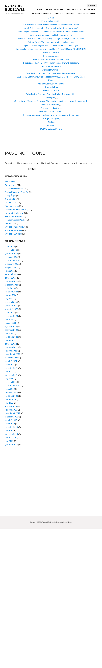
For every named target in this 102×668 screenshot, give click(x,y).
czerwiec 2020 (11, 392)
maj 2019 (9, 431)
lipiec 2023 (10, 313)
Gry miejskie (89, 9)
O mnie (40, 9)
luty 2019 (9, 441)
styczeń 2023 (11, 326)
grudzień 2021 (11, 347)
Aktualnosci (10, 182)
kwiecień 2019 (11, 434)
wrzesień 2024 (11, 285)
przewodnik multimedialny (16, 209)
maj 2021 (9, 372)
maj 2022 (9, 333)
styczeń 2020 (11, 406)
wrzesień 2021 (11, 358)
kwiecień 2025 (11, 274)
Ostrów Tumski (11, 203)
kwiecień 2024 (11, 292)
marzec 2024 (10, 295)
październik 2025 (12, 260)
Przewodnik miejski (54, 9)
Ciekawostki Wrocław (14, 189)
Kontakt (59, 14)
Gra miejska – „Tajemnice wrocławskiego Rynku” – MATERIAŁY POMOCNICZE (51, 49)
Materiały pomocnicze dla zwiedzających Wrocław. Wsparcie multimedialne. (51, 32)
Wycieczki (9, 223)
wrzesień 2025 (11, 264)
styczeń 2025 (11, 278)
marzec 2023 (10, 323)
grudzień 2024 (11, 281)
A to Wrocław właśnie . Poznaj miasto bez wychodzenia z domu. (51, 25)
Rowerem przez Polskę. (15, 220)
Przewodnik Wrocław (14, 213)
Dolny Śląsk (10, 196)
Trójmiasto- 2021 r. (51, 91)
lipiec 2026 (10, 247)
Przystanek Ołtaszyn (14, 216)
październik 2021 (12, 354)
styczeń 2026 (11, 250)
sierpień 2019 (11, 420)
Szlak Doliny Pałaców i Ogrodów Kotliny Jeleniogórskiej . (51, 73)
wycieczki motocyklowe (15, 227)
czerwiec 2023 (11, 316)
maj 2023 (9, 319)
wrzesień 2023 (11, 309)
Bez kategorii (11, 185)
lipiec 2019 (10, 424)
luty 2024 (9, 299)
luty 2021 (9, 379)
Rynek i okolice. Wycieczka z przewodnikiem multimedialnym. (51, 46)
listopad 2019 (11, 410)
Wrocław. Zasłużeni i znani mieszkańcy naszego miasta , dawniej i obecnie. (51, 39)
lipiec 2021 (10, 365)
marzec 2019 (10, 438)
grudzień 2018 (11, 445)
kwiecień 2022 (11, 337)
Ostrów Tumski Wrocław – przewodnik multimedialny (51, 42)
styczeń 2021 (11, 382)
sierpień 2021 (11, 361)
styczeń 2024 (11, 302)
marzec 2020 (10, 399)
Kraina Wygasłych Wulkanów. (51, 84)
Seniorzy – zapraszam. (51, 66)
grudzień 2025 (11, 254)
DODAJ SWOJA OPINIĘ (86, 14)
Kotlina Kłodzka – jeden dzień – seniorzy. (51, 59)
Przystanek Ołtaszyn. (42, 14)
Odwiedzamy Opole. (51, 70)
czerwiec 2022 (11, 330)
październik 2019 (12, 413)
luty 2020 (9, 403)
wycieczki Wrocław (13, 230)
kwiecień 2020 (11, 396)
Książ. (51, 80)
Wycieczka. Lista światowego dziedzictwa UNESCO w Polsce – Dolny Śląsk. (51, 77)
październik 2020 (12, 385)
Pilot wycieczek (74, 9)
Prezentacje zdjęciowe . (51, 108)
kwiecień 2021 (11, 375)
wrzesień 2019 (11, 417)
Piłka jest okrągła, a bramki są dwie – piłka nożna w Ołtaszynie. (51, 115)
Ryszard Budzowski (15, 8)
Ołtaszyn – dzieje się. (51, 118)
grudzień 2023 (11, 306)
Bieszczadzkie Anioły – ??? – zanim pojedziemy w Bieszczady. (51, 63)
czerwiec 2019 (11, 427)
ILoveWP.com (67, 522)
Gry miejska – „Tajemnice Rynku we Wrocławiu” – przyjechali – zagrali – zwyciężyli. (51, 101)
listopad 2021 (11, 351)
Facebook (70, 14)
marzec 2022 (10, 340)
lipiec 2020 (10, 389)
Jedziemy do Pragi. (51, 87)
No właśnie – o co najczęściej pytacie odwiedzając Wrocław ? (51, 28)
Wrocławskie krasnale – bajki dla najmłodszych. (51, 35)
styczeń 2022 (11, 344)
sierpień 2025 (11, 267)
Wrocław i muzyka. (51, 52)
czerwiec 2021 (11, 368)
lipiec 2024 (10, 288)
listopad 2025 (11, 257)
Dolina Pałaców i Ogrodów (17, 192)
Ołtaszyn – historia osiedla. (51, 112)
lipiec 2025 (10, 271)
